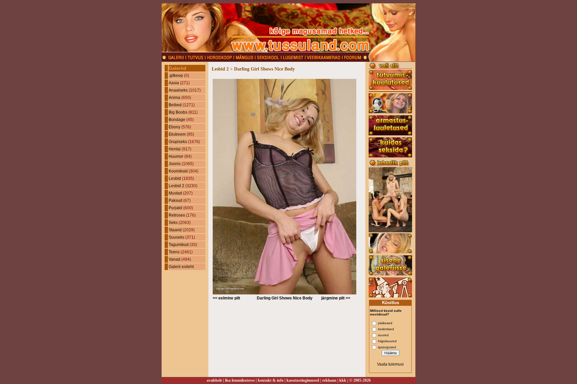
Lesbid (175, 178)
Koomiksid (178, 171)
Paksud (175, 200)
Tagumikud (179, 244)
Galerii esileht (181, 266)
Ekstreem (177, 134)
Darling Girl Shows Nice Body (285, 298)
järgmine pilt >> (335, 298)
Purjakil (175, 208)
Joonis (175, 163)
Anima (174, 97)
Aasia (174, 83)
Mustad (175, 193)
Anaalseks (178, 90)
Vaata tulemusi (390, 364)
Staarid (175, 230)
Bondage (177, 119)
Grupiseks (178, 141)
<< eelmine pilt (226, 298)
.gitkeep (176, 75)
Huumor (176, 156)
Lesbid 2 (176, 185)
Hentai (175, 149)
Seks (173, 222)
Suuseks (176, 237)
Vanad (174, 259)
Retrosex (177, 215)
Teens (174, 252)
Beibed (175, 105)
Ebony (174, 127)
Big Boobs (178, 112)
